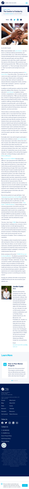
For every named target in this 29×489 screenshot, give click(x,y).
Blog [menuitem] (9, 9)
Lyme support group (22, 139)
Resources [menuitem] (12, 411)
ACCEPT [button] (25, 485)
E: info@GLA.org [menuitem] (5, 433)
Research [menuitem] (3, 408)
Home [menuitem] (5, 9)
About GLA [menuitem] (12, 403)
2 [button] (13, 380)
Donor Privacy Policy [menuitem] (6, 436)
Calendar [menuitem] (11, 408)
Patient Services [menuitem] (13, 414)
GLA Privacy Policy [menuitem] (6, 438)
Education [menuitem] (3, 411)
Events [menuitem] (11, 406)
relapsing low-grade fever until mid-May (11, 197)
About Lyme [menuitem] (12, 400)
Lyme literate (10, 92)
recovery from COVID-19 (9, 158)
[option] (14, 368)
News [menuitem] (2, 406)
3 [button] (15, 380)
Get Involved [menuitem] (4, 414)
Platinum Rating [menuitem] (5, 441)
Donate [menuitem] (3, 400)
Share (7, 19)
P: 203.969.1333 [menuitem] (5, 430)
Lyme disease (18, 51)
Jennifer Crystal (9, 13)
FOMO (14, 222)
